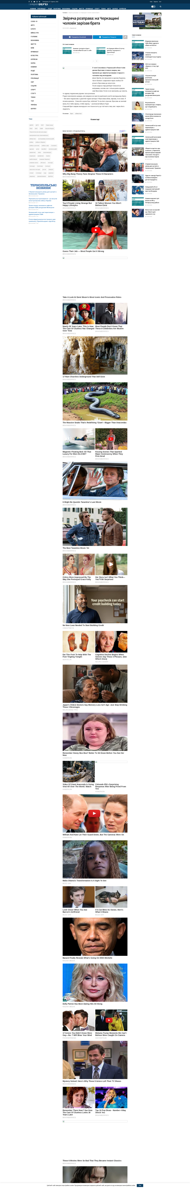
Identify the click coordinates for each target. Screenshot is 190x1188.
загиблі (44, 149)
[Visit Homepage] (40, 3)
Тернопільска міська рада (38, 132)
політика (40, 166)
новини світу (34, 162)
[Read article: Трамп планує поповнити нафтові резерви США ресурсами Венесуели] (138, 92)
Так (140, 1185)
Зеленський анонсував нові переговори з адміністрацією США (153, 139)
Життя (81, 9)
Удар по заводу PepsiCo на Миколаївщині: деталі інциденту (153, 178)
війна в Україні (40, 142)
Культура (34, 55)
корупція (32, 156)
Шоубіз (115, 9)
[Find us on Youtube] (34, 1)
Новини (33, 9)
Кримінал (89, 9)
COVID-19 (34, 21)
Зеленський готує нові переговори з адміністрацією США (153, 128)
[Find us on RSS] (39, 1)
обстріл (43, 162)
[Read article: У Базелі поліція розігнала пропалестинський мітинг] (138, 79)
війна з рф (45, 145)
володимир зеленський (46, 139)
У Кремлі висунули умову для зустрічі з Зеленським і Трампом (153, 166)
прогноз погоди (35, 169)
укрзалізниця (41, 176)
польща (32, 166)
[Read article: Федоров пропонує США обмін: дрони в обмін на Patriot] (138, 44)
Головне (34, 36)
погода (50, 162)
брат (71, 113)
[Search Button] (160, 6)
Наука (33, 63)
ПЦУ (31, 128)
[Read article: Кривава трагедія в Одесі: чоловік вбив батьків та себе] (67, 51)
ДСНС (31, 125)
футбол (50, 176)
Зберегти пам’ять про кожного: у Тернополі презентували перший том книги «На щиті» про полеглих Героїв (153, 152)
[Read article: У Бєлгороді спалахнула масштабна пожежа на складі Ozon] (138, 117)
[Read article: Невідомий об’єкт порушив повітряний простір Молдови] (138, 190)
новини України (45, 159)
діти (37, 149)
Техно (103, 9)
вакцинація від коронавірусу (39, 135)
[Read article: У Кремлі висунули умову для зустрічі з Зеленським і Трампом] (138, 167)
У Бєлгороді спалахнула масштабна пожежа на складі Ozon (153, 116)
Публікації (41, 9)
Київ (151, 1)
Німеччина (49, 125)
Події (50, 9)
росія (44, 169)
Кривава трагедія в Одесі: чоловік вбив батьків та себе (82, 49)
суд (45, 173)
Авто (109, 9)
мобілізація (33, 159)
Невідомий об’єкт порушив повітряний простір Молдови (152, 189)
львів (48, 156)
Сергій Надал (49, 128)
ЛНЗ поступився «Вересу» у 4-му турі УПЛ (152, 66)
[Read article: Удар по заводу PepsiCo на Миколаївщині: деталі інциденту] (138, 178)
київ (39, 152)
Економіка (66, 9)
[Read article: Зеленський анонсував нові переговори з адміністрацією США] (138, 140)
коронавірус (47, 152)
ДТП (37, 125)
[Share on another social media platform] (125, 37)
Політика (57, 9)
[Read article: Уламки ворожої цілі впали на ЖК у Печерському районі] (138, 201)
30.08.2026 (77, 52)
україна (51, 173)
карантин (33, 152)
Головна (65, 12)
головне (54, 145)
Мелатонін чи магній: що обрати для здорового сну (152, 212)
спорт (31, 173)
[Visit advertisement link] (146, 21)
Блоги (33, 29)
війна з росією (34, 145)
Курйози (122, 9)
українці (32, 176)
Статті (33, 93)
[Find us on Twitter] (31, 1)
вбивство (78, 113)
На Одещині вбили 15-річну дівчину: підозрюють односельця (115, 50)
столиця (38, 173)
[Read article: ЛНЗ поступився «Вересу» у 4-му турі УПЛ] (138, 67)
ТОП (32, 101)
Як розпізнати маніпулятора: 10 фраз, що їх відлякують (153, 105)
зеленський (53, 149)
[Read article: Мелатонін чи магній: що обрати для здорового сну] (138, 213)
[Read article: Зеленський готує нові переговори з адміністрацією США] (138, 128)
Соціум (74, 9)
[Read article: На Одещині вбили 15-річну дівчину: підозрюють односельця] (100, 51)
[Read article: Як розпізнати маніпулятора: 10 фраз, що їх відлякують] (138, 106)
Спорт (97, 9)
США (41, 128)
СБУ (36, 128)
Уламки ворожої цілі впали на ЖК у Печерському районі (152, 200)
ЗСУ (42, 125)
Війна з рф (35, 33)
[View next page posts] (96, 61)
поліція (47, 166)
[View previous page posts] (93, 61)
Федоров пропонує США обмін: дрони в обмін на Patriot (152, 43)
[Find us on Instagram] (37, 1)
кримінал (41, 156)
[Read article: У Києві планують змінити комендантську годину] (138, 56)
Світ (160, 1)
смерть (51, 169)
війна (31, 142)
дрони (32, 149)
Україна (156, 1)
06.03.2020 (66, 28)
